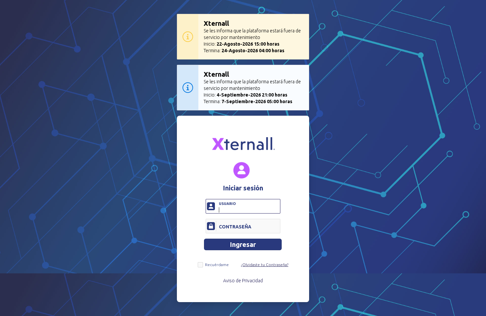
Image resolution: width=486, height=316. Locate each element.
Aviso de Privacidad (243, 280)
